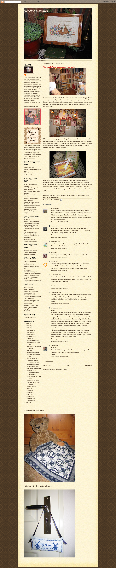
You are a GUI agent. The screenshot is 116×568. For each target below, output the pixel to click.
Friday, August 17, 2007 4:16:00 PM (59, 257)
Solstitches (54, 241)
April (29, 394)
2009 (27, 324)
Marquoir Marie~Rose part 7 (33, 355)
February (30, 398)
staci (52, 252)
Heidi (28, 75)
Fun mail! (30, 350)
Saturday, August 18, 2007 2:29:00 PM (59, 288)
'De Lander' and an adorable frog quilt (33, 361)
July (28, 388)
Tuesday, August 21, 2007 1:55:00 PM (59, 356)
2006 (27, 403)
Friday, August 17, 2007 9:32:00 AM (59, 248)
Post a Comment (49, 361)
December (30, 330)
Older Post (88, 365)
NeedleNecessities (36, 10)
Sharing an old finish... (33, 380)
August (29, 338)
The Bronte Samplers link (34, 368)
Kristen (53, 261)
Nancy (53, 208)
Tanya (53, 345)
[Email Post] (61, 199)
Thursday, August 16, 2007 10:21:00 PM (60, 221)
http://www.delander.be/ (62, 143)
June (28, 390)
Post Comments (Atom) (59, 369)
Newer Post (46, 365)
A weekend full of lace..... (34, 366)
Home (68, 365)
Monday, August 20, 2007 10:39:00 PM (59, 341)
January (29, 401)
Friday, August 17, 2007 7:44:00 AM (59, 237)
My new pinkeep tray (33, 340)
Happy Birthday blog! (33, 364)
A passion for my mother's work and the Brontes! (33, 372)
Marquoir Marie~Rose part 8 (33, 343)
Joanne (53, 226)
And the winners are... (33, 358)
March (29, 396)
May (28, 392)
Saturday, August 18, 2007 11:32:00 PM (60, 303)
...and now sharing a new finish (34, 377)
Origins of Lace (31, 386)
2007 (27, 328)
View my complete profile (31, 106)
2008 (27, 326)
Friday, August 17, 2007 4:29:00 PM (59, 270)
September (30, 336)
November (30, 332)
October (29, 334)
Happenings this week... (33, 352)
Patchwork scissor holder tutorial (34, 347)
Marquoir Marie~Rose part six (33, 383)
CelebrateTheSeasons (30, 318)
